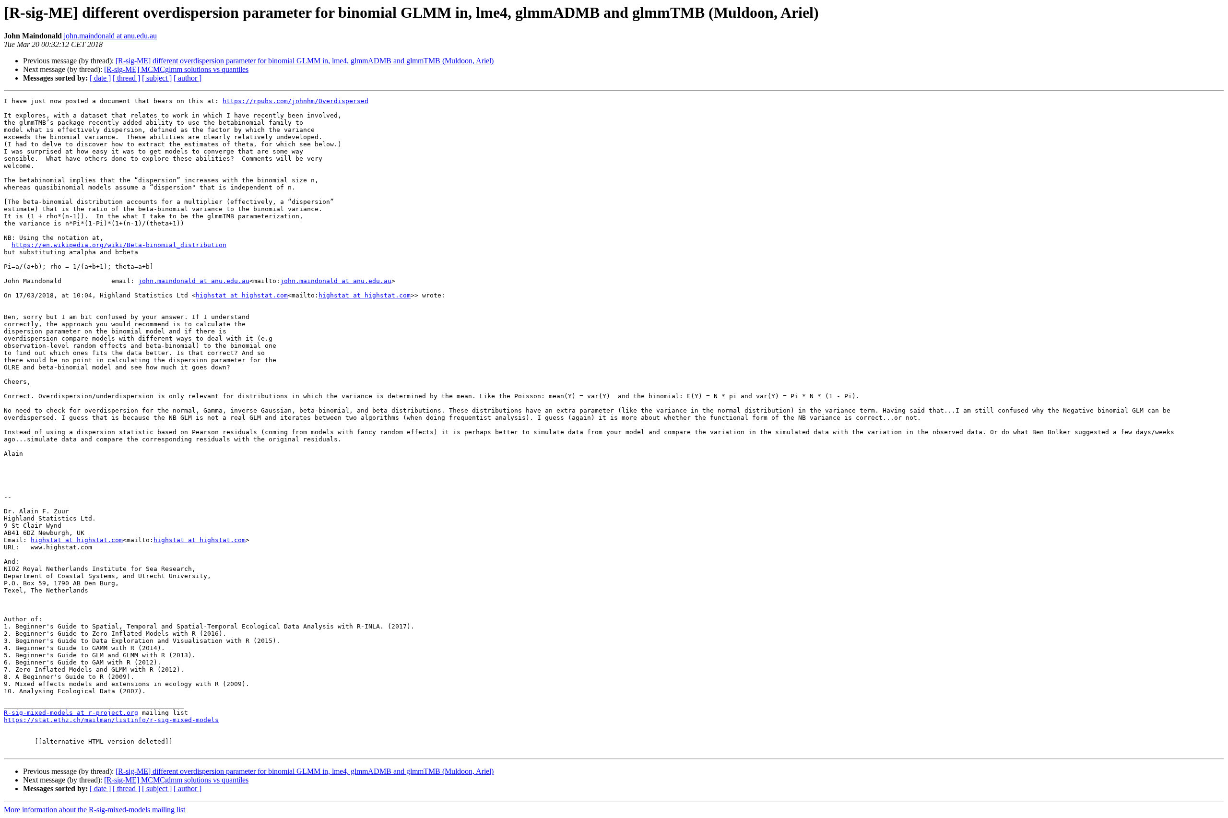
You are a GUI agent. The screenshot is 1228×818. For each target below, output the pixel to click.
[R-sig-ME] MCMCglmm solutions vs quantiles (176, 69)
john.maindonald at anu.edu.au (110, 36)
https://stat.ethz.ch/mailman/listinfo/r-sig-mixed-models (111, 719)
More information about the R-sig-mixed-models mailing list (94, 810)
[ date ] (100, 78)
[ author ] (187, 78)
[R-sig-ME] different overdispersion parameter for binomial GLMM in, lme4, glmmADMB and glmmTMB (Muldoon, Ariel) (305, 61)
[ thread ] (126, 78)
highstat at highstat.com (242, 295)
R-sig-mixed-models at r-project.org (71, 712)
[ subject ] (157, 78)
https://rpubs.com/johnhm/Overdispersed (295, 101)
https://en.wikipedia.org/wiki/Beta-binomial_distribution (119, 245)
